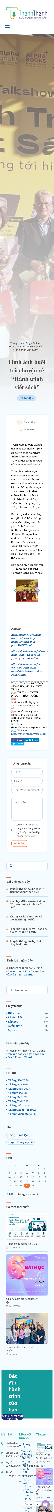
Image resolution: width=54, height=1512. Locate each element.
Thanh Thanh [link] (19, 683)
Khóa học (26, 1470)
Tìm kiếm (10, 865)
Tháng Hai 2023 (18, 1101)
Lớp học (13, 1021)
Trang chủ (16, 343)
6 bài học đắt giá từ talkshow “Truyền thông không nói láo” (27, 904)
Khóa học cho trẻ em (29, 1491)
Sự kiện (37, 343)
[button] (15, 590)
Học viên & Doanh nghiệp (27, 1454)
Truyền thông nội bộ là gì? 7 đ (21, 1243)
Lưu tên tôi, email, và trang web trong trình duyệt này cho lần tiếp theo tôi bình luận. (28, 830)
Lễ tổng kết (15, 1017)
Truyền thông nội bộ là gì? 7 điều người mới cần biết (27, 890)
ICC (10, 1135)
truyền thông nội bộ (20, 1142)
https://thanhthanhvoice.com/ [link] (29, 733)
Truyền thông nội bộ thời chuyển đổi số (25, 943)
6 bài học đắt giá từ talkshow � (22, 1300)
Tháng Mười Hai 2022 (22, 1109)
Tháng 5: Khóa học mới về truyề (19, 1349)
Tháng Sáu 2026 (18, 1080)
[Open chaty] (46, 1504)
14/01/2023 (28, 429)
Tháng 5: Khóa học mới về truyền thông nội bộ (25, 918)
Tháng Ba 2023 (17, 1097)
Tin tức (27, 1475)
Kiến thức (14, 1013)
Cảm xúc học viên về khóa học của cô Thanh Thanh (28, 930)
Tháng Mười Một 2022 (22, 1113)
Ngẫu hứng (15, 1025)
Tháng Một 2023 (18, 1105)
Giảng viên (26, 1463)
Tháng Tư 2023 (17, 1092)
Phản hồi (20, 843)
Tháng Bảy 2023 (18, 1084)
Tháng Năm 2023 (19, 1088)
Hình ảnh (26, 1482)
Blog (28, 343)
